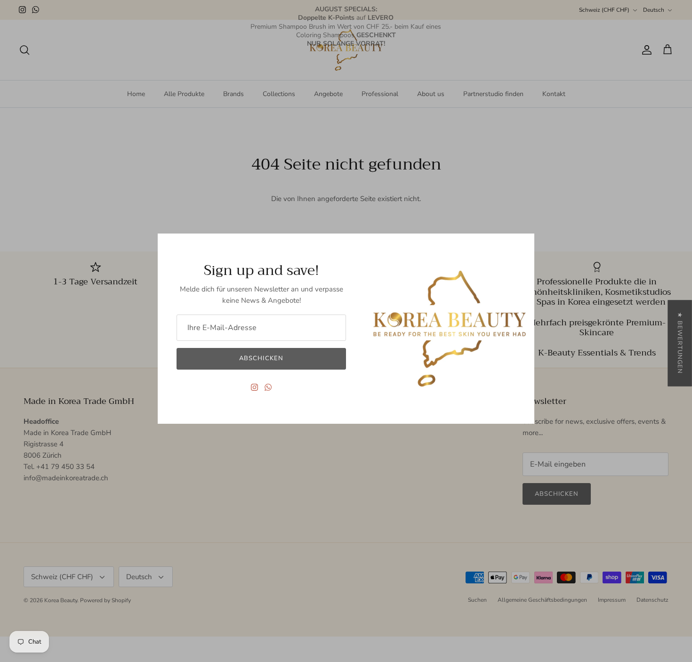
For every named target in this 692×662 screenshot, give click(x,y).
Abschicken (261, 358)
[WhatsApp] (268, 387)
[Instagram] (254, 387)
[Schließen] (522, 245)
